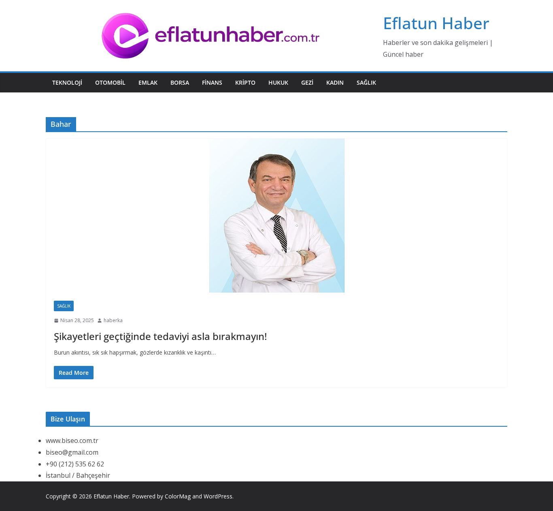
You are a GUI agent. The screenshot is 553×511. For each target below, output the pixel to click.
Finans (212, 82)
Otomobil (110, 82)
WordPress (218, 496)
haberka (113, 320)
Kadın (335, 82)
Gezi (307, 82)
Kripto (245, 82)
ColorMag (178, 496)
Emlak (147, 82)
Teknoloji (67, 82)
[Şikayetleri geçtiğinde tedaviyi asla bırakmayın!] (276, 216)
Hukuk (278, 82)
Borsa (179, 82)
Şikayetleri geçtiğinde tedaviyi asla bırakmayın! (160, 336)
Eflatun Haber (436, 23)
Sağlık (366, 82)
